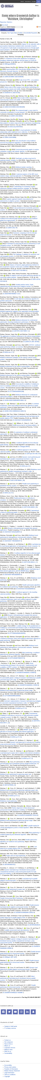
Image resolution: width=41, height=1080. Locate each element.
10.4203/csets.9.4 (25, 466)
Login (38, 1)
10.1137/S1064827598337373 (16, 658)
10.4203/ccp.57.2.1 (13, 795)
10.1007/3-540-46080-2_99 (16, 480)
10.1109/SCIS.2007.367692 (31, 341)
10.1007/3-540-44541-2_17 (29, 562)
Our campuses (8, 1042)
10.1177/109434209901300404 (11, 695)
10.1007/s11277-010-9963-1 (19, 270)
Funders (20, 33)
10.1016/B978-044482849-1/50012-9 (24, 912)
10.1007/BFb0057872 (9, 864)
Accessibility (8, 1065)
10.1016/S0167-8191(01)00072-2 (12, 532)
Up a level (5, 25)
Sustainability (8, 1053)
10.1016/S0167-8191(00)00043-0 (22, 420)
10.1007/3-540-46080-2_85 (29, 507)
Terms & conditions (10, 1074)
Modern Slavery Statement (12, 1071)
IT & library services (10, 1028)
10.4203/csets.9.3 (8, 493)
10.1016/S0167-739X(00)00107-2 (12, 541)
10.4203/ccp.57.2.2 (26, 758)
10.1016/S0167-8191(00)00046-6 (25, 588)
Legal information (9, 1072)
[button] (7, 29)
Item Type (10, 33)
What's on (7, 1046)
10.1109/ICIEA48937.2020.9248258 (13, 76)
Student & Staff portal (10, 1026)
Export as (3, 27)
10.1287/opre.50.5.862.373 (32, 453)
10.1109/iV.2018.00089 (9, 137)
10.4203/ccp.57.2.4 (20, 708)
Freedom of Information (11, 1069)
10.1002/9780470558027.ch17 (11, 293)
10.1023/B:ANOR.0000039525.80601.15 (14, 400)
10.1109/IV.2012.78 (11, 227)
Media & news (8, 1049)
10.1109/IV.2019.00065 (15, 116)
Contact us (7, 1040)
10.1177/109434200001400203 (16, 633)
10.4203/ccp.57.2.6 (15, 737)
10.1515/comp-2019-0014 (15, 126)
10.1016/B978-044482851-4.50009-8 (25, 672)
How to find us (8, 1044)
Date (15, 33)
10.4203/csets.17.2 (8, 352)
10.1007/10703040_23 (9, 785)
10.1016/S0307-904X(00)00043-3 (12, 574)
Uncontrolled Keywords (30, 33)
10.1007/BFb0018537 (33, 925)
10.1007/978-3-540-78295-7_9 (20, 331)
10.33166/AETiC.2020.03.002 (11, 92)
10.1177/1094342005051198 (15, 391)
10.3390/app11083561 (9, 64)
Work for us (7, 1051)
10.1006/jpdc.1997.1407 (9, 957)
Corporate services (9, 1047)
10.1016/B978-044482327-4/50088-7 (13, 992)
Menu (36, 5)
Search (22, 1)
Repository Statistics (6, 22)
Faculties (34, 1)
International (28, 1)
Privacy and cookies (10, 1067)
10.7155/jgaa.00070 (23, 446)
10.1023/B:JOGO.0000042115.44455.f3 (14, 411)
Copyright (7, 1076)
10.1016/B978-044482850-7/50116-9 (27, 815)
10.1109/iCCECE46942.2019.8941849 (13, 107)
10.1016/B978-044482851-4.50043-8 (28, 685)
